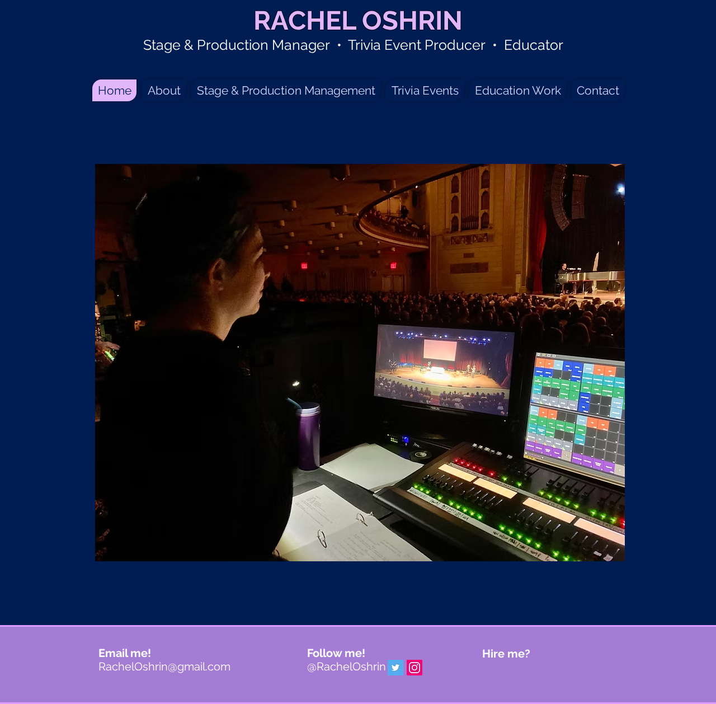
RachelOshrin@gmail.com (164, 666)
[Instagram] (414, 667)
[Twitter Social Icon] (395, 667)
